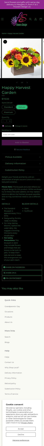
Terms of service (11, 394)
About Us (8, 322)
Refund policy (10, 383)
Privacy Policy (27, 423)
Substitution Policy (12, 389)
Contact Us (9, 362)
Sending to (10, 130)
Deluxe (22, 107)
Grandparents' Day (12, 306)
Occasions (9, 312)
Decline (21, 434)
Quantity (5, 117)
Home (4, 33)
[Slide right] (27, 82)
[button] (30, 19)
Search (7, 337)
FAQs (7, 357)
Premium (8, 112)
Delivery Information (13, 373)
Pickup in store (21, 126)
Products (8, 317)
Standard (8, 107)
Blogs (7, 342)
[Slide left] (16, 82)
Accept (21, 429)
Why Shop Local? (12, 368)
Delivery (8, 126)
